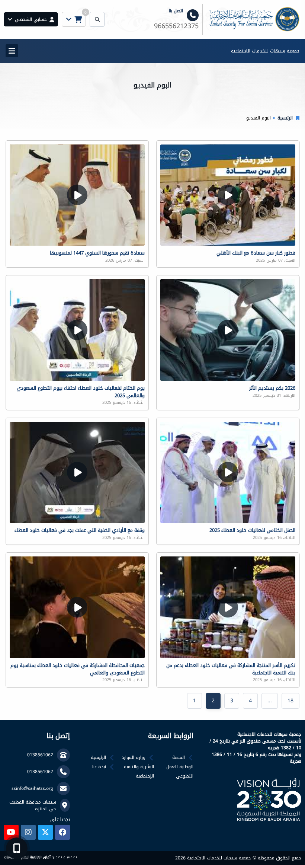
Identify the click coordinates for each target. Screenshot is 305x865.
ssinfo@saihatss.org (32, 788)
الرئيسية (285, 118)
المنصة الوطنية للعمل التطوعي (179, 766)
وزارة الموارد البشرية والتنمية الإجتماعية (138, 766)
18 (290, 701)
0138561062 (40, 755)
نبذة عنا (99, 767)
